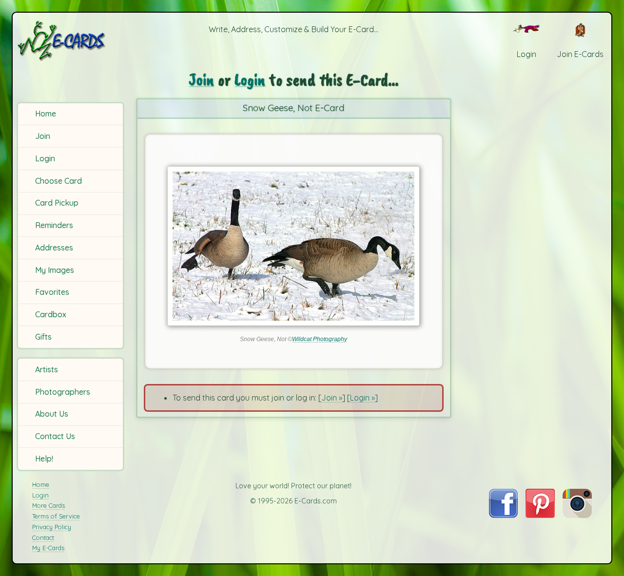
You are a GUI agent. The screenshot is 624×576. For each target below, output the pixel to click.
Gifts (43, 337)
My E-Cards (48, 548)
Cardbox (50, 314)
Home (45, 113)
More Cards (48, 505)
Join (42, 136)
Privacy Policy (51, 527)
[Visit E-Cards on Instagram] (577, 515)
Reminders (54, 225)
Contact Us (55, 436)
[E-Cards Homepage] (72, 40)
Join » (331, 398)
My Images (54, 270)
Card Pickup (56, 203)
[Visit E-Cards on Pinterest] (540, 515)
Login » (362, 398)
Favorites (52, 292)
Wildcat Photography (319, 339)
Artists (46, 369)
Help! (44, 458)
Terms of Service (56, 516)
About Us (51, 414)
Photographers (62, 392)
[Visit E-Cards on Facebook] (503, 515)
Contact (43, 537)
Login (45, 158)
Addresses (54, 247)
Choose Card (58, 181)
